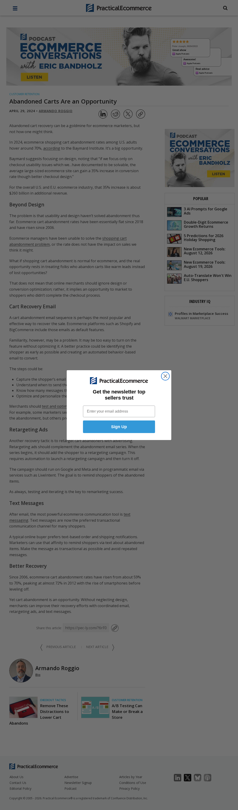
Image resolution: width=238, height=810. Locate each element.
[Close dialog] (165, 376)
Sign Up (119, 426)
